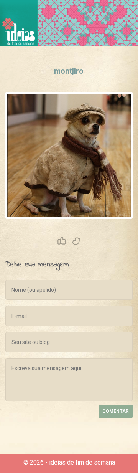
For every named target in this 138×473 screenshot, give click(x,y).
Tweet (76, 241)
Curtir (61, 241)
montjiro (69, 71)
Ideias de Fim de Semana (19, 23)
